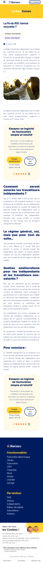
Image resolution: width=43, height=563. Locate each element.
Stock (9, 473)
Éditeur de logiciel (15, 507)
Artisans (10, 513)
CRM (9, 466)
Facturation (12, 463)
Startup (10, 500)
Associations (12, 510)
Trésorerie (11, 469)
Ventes (10, 460)
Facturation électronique (18, 456)
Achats (10, 476)
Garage (10, 482)
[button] (4, 2)
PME (9, 497)
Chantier (11, 479)
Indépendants (13, 503)
